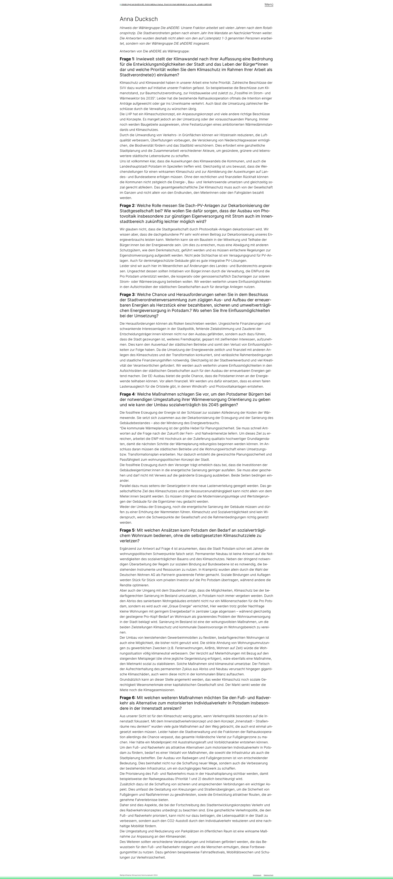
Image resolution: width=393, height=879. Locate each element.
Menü (269, 4)
